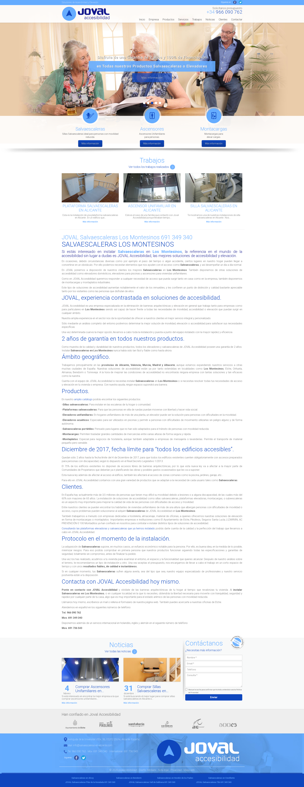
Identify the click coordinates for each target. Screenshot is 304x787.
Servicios (183, 19)
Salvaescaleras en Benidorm (129, 778)
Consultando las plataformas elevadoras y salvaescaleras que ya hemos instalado (108, 528)
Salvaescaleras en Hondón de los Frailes (175, 778)
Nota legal (163, 770)
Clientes (223, 19)
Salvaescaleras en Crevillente (221, 778)
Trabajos (197, 19)
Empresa (154, 19)
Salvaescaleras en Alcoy (83, 778)
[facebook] (235, 2)
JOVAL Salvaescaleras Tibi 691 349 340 (213, 782)
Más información (152, 77)
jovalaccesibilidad (86, 13)
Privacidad (176, 770)
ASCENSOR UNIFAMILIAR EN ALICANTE (152, 208)
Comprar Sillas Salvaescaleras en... (152, 689)
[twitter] (240, 2)
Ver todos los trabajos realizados (149, 166)
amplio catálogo (83, 399)
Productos (168, 19)
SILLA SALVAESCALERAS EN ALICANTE (213, 208)
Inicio (142, 19)
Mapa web (189, 770)
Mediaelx (151, 770)
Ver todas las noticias (118, 651)
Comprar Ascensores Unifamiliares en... (92, 689)
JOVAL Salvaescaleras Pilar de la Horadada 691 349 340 (90, 782)
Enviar (214, 697)
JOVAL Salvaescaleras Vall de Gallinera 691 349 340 (152, 782)
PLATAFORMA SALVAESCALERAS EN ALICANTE (90, 208)
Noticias (210, 19)
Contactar (236, 19)
